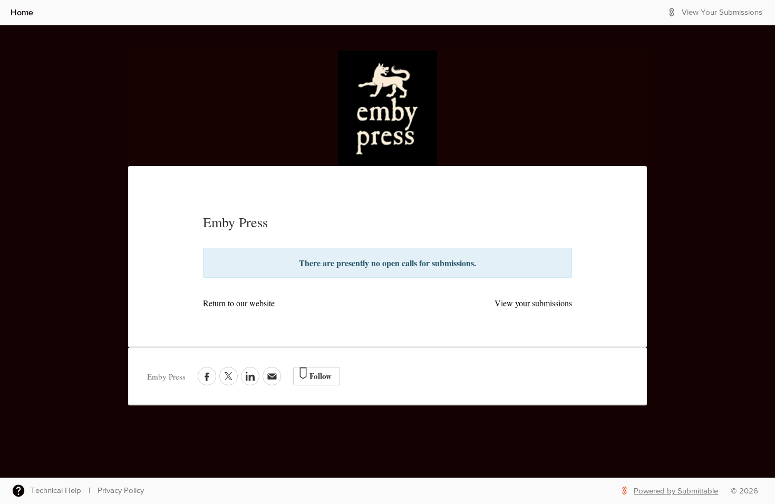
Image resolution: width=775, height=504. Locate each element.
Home (22, 12)
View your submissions (533, 302)
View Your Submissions (722, 12)
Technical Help (56, 491)
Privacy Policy (121, 491)
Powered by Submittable (676, 491)
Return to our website (239, 302)
